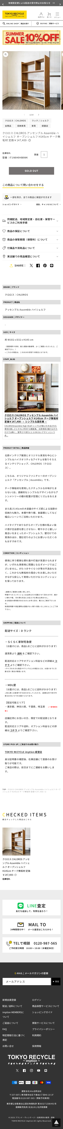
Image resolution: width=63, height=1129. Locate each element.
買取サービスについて (43, 1023)
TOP (4, 789)
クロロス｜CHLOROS (15, 120)
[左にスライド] (24, 114)
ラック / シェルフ (40, 120)
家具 (34, 125)
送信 (57, 981)
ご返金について (10, 1023)
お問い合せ (8, 1046)
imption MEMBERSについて (13, 1014)
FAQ (4, 1029)
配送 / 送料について (12, 1006)
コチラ (14, 730)
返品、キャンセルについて (47, 204)
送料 (19, 653)
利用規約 (36, 1035)
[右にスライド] (38, 114)
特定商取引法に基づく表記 (13, 1037)
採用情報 (36, 1046)
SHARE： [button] (20, 265)
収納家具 (21, 125)
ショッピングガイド (11, 204)
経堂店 (45, 125)
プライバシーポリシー (43, 1029)
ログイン (36, 999)
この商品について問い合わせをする (23, 185)
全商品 (8, 125)
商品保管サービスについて (45, 1006)
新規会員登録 (9, 999)
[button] (3, 4)
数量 (36, 154)
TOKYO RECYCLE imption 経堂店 (23, 751)
